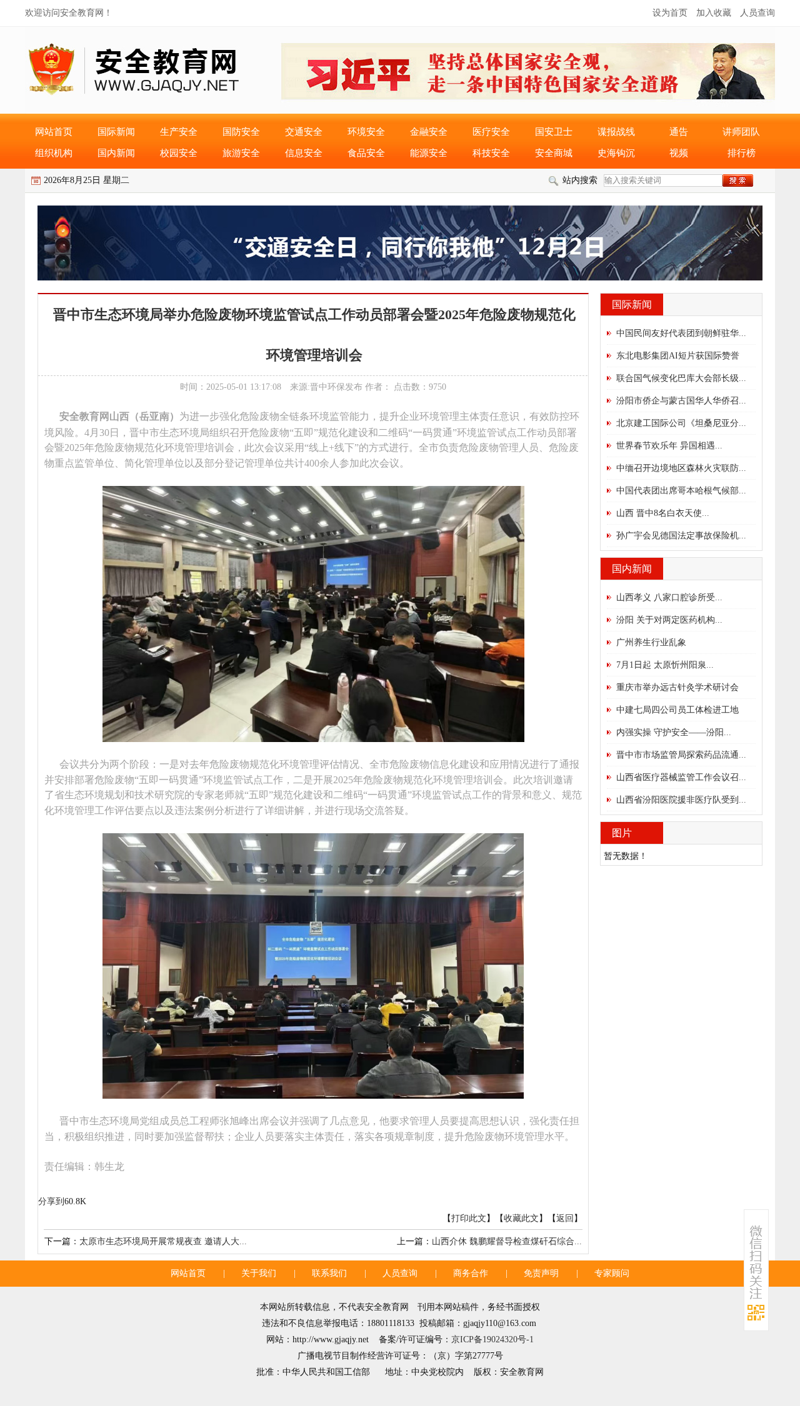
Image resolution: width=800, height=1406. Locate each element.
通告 (678, 132)
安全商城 (553, 153)
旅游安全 (241, 153)
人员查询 (757, 12)
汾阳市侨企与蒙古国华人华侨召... (681, 400)
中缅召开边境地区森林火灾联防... (681, 468)
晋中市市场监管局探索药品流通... (681, 755)
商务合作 (470, 1273)
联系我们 (329, 1273)
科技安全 (491, 153)
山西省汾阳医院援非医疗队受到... (681, 799)
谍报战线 (616, 132)
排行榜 (742, 153)
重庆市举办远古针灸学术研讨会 (677, 687)
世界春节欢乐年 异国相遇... (669, 445)
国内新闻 (116, 153)
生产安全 (179, 132)
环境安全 (366, 132)
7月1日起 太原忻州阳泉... (665, 665)
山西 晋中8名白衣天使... (662, 513)
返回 (565, 1218)
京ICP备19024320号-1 (492, 1339)
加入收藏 (713, 12)
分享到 (51, 1201)
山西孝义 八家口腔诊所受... (669, 597)
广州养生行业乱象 (651, 642)
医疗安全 (491, 132)
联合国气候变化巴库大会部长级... (681, 378)
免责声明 (541, 1273)
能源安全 (429, 153)
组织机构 (53, 153)
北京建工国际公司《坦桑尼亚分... (681, 423)
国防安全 (241, 132)
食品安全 (366, 153)
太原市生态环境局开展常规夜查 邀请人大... (163, 1241)
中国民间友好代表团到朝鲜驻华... (681, 333)
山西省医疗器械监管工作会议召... (681, 777)
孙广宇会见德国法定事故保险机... (681, 535)
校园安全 (179, 153)
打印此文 (468, 1218)
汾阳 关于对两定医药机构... (669, 620)
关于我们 (258, 1273)
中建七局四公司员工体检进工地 (677, 710)
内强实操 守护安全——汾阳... (673, 732)
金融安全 (429, 132)
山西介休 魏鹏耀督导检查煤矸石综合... (507, 1241)
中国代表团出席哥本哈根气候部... (681, 490)
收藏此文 (521, 1218)
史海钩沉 (616, 153)
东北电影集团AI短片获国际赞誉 (677, 355)
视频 (678, 153)
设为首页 (670, 12)
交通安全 (303, 132)
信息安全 (303, 153)
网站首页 (53, 132)
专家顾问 (611, 1273)
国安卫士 (553, 132)
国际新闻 (116, 132)
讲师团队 (741, 132)
